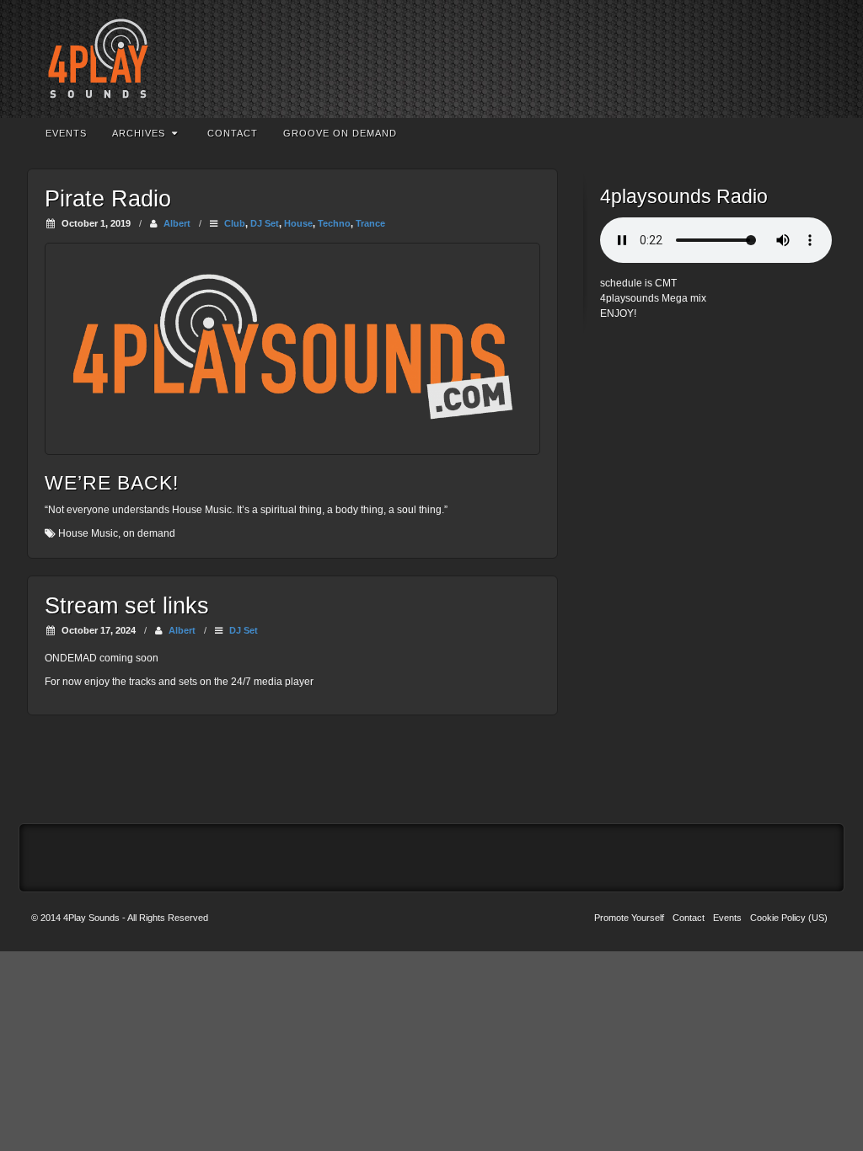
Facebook (758, 59)
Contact (232, 133)
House (298, 223)
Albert (176, 223)
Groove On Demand (340, 133)
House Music (88, 533)
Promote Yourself (629, 918)
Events (66, 133)
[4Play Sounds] (431, 59)
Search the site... (815, 133)
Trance (370, 223)
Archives (138, 133)
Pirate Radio (108, 198)
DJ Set (264, 223)
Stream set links (127, 605)
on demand (149, 533)
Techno (334, 223)
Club (234, 223)
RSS (803, 59)
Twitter (780, 59)
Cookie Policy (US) (789, 918)
